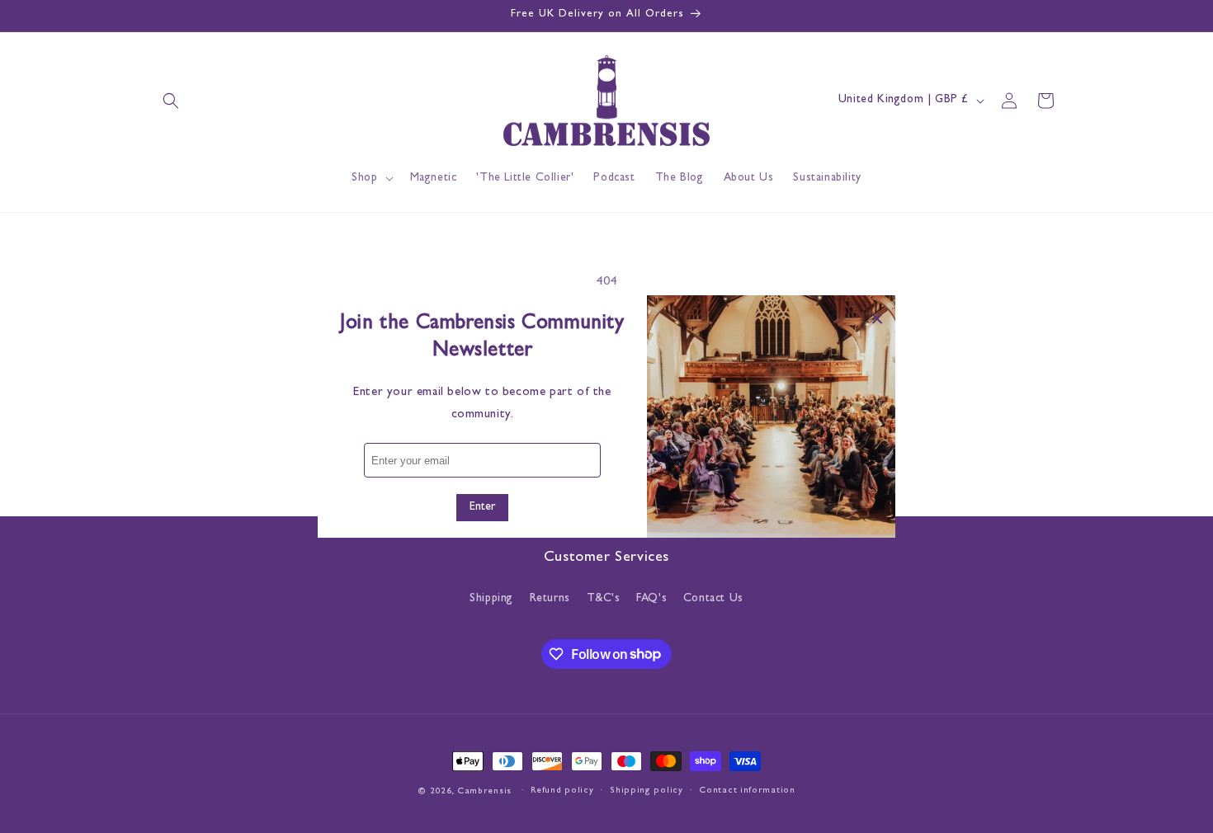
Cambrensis (484, 791)
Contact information (747, 790)
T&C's (604, 599)
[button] (171, 100)
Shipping (491, 599)
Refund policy (562, 790)
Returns (550, 599)
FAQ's (651, 599)
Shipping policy (646, 790)
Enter (482, 507)
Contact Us (713, 599)
